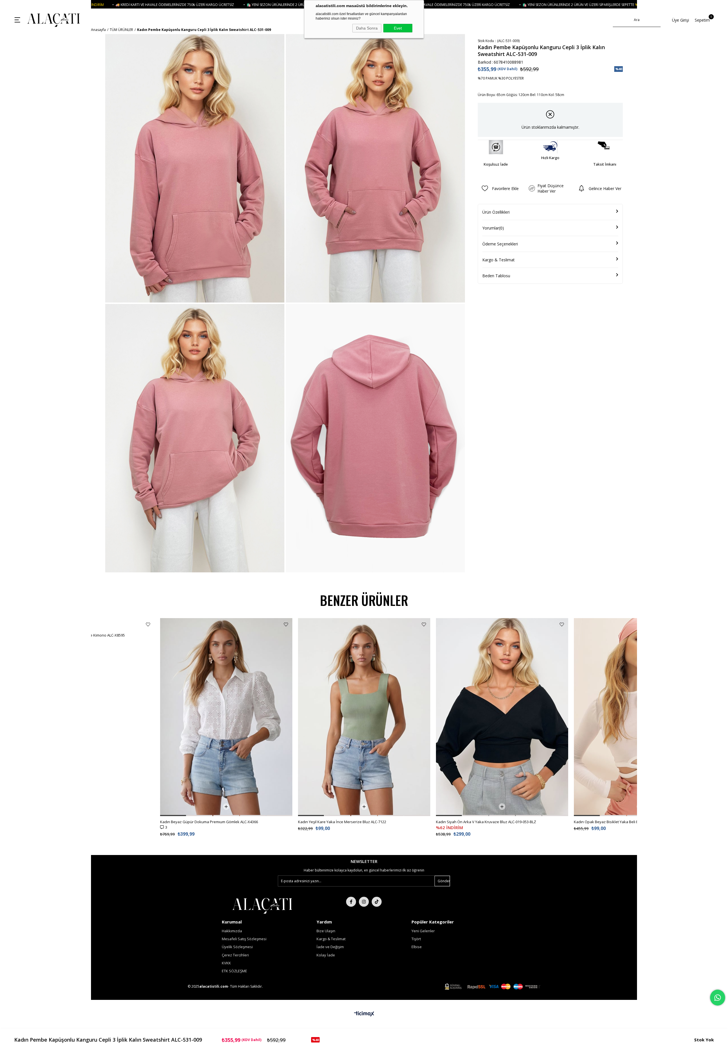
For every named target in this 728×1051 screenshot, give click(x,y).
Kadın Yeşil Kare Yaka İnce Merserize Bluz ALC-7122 (204, 821)
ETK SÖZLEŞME (234, 970)
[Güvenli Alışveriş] (492, 986)
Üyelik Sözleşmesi (237, 946)
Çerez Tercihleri (235, 955)
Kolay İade (326, 955)
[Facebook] (351, 902)
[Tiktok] (377, 902)
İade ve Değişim (330, 946)
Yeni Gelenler (423, 930)
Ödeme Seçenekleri (500, 244)
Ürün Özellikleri (496, 212)
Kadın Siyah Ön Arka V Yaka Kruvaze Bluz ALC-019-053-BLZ (348, 821)
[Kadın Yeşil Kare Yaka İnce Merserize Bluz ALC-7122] (226, 717)
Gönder (444, 881)
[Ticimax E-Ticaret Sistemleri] (364, 1014)
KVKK (226, 962)
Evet (398, 28)
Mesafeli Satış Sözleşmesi (244, 938)
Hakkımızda (232, 930)
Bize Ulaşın (326, 930)
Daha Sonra (367, 28)
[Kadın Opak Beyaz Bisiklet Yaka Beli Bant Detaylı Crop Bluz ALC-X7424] (502, 717)
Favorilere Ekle (148, 624)
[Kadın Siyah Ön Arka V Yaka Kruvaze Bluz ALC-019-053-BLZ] (364, 717)
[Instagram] (364, 902)
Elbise (416, 946)
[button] (115, 815)
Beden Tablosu (496, 275)
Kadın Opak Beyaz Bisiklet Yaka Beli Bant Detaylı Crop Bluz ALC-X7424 (495, 821)
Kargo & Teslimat (498, 259)
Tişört (416, 938)
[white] (262, 905)
